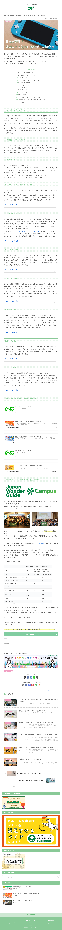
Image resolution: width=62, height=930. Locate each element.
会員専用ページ (51, 923)
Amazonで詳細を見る (11, 205)
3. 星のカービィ (22, 78)
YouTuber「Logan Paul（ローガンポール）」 (27, 231)
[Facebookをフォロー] (26, 685)
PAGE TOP (31, 915)
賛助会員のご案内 (11, 923)
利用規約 (11, 921)
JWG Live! (41, 543)
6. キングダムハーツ (23, 85)
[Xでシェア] (25, 677)
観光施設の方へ (51, 921)
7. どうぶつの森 (22, 87)
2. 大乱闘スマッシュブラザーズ (26, 75)
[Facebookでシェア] (28, 677)
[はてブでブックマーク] (31, 677)
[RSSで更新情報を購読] (39, 685)
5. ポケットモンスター (24, 82)
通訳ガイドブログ (9, 671)
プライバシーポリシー (31, 921)
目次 (28, 69)
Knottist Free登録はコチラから (31, 634)
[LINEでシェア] (34, 677)
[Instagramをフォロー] (29, 685)
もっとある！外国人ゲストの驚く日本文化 (29, 97)
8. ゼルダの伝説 (22, 90)
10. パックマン (22, 95)
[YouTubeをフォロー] (32, 685)
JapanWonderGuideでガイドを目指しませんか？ (31, 99)
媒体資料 (31, 925)
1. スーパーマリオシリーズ (25, 73)
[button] (37, 677)
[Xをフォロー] (23, 685)
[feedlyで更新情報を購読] (35, 685)
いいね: (22, 102)
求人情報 (31, 923)
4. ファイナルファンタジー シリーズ (28, 80)
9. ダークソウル (22, 92)
